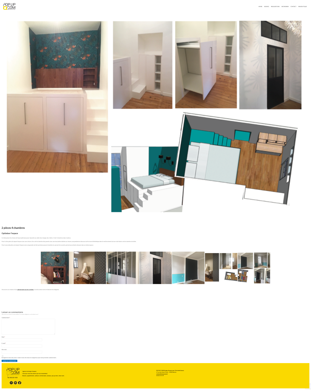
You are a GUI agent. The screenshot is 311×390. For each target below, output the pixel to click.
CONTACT (293, 6)
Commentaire (6, 317)
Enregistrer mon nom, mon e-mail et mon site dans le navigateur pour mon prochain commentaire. (29, 357)
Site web (4, 349)
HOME (260, 6)
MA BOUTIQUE (302, 6)
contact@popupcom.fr (162, 374)
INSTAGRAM (285, 6)
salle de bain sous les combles (25, 289)
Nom (3, 337)
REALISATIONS (275, 6)
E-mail (4, 343)
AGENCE (266, 6)
